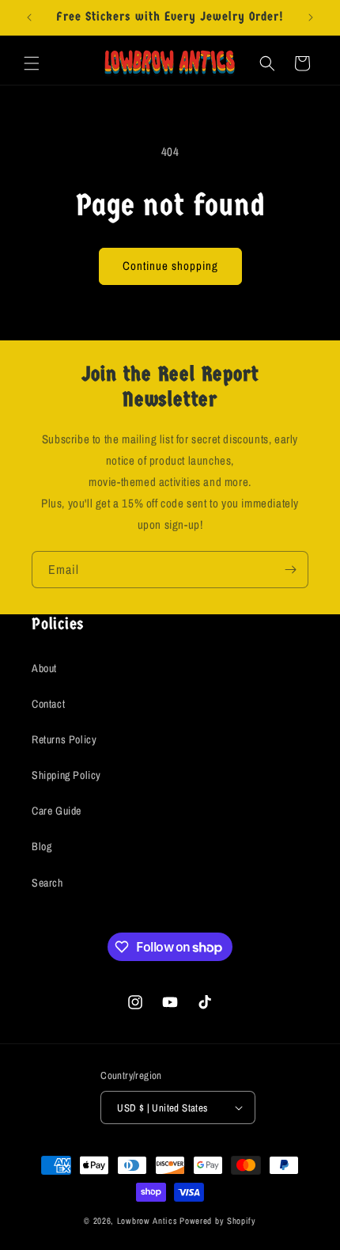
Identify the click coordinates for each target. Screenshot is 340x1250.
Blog (41, 846)
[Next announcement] (310, 17)
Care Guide (56, 811)
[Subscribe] (290, 569)
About (44, 668)
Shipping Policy (66, 775)
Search (47, 883)
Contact (48, 704)
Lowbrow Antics (147, 1220)
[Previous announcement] (29, 17)
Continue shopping (170, 265)
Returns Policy (64, 739)
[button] (31, 63)
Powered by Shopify (217, 1220)
